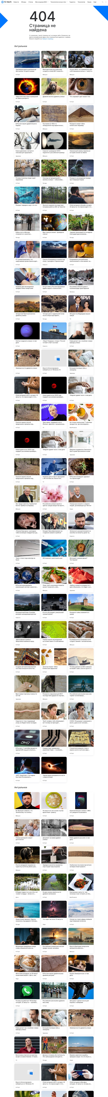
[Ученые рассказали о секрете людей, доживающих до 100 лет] (81, 498)
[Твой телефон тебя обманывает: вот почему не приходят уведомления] (54, 715)
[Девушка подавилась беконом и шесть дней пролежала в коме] (81, 443)
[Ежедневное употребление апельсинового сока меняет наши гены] (81, 253)
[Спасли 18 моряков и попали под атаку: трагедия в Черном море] (54, 253)
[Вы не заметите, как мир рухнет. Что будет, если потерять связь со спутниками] (27, 878)
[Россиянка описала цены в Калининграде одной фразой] (81, 281)
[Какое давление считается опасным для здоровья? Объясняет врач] (27, 145)
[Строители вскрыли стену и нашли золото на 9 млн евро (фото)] (81, 742)
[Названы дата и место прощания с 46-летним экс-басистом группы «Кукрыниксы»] (54, 471)
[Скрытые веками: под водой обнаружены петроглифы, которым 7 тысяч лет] (81, 851)
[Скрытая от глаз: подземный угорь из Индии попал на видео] (27, 715)
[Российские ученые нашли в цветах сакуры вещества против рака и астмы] (54, 498)
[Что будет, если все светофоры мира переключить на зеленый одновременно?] (27, 824)
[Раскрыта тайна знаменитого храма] (81, 606)
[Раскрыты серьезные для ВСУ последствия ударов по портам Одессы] (54, 688)
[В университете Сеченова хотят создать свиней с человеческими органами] (81, 634)
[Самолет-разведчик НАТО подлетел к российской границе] (54, 145)
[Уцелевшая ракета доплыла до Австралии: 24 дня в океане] (27, 63)
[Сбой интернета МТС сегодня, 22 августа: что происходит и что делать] (27, 389)
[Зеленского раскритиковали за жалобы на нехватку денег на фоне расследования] (81, 525)
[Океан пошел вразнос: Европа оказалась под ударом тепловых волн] (27, 1049)
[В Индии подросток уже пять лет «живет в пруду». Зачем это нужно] (27, 1022)
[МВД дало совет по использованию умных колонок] (27, 905)
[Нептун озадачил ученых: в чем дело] (27, 335)
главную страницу (47, 39)
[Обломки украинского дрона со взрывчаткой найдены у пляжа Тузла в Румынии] (81, 769)
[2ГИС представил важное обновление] (81, 878)
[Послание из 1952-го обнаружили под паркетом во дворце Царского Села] (54, 118)
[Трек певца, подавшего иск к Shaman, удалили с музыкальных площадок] (54, 416)
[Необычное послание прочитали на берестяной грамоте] (81, 995)
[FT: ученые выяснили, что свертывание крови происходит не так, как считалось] (27, 253)
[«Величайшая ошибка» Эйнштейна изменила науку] (27, 634)
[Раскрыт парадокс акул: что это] (27, 199)
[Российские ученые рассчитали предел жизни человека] (54, 1076)
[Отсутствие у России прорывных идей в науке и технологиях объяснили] (54, 281)
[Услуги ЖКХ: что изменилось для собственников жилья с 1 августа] (81, 63)
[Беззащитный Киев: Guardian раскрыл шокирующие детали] (27, 606)
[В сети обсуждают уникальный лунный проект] (54, 606)
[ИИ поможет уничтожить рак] (54, 552)
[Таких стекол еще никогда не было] (27, 552)
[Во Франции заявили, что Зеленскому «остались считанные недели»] (27, 940)
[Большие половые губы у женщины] (81, 362)
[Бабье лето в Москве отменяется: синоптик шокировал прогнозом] (27, 226)
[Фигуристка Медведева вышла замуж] (81, 308)
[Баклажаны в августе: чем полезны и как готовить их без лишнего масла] (81, 1022)
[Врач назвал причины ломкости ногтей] (27, 688)
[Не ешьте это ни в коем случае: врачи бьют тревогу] (54, 940)
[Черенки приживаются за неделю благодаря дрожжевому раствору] (81, 226)
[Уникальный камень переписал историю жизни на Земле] (81, 145)
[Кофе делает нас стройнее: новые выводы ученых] (81, 335)
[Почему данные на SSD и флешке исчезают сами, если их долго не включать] (81, 661)
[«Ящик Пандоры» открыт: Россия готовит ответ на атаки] (54, 335)
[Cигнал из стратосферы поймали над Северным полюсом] (81, 1049)
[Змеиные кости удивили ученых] (27, 362)
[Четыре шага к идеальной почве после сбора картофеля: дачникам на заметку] (54, 308)
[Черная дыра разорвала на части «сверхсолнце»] (54, 769)
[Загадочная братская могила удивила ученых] (27, 308)
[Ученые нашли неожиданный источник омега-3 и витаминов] (54, 634)
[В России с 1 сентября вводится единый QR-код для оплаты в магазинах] (27, 742)
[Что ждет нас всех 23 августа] (54, 1049)
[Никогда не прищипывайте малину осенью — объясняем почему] (54, 172)
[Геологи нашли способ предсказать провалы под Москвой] (27, 416)
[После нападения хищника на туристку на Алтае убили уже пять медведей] (27, 995)
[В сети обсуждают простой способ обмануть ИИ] (81, 824)
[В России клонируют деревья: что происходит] (81, 471)
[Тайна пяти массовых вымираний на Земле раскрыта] (27, 91)
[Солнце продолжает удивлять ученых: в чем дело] (81, 796)
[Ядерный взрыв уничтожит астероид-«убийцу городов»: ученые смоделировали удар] (81, 905)
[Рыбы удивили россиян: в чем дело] (81, 968)
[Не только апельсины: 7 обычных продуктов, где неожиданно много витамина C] (81, 416)
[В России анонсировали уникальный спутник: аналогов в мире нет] (27, 579)
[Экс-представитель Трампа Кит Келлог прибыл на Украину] (27, 498)
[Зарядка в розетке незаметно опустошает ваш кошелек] (54, 995)
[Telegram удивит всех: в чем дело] (81, 389)
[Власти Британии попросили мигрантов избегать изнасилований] (81, 1076)
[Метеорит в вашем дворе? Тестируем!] (81, 552)
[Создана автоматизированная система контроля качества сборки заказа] (27, 661)
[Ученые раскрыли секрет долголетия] (27, 968)
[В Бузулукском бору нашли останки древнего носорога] (54, 878)
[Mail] (2, 2)
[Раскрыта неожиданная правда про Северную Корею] (81, 172)
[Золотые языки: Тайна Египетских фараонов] (54, 661)
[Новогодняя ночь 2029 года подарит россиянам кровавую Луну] (54, 389)
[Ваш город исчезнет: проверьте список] (54, 226)
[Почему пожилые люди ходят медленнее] (27, 172)
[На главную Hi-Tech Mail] (7, 2)
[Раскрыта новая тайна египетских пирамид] (81, 118)
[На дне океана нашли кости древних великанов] (54, 1022)
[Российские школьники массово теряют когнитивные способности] (81, 688)
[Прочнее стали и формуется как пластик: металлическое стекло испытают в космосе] (54, 824)
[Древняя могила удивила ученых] (54, 91)
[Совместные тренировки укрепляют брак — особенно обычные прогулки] (54, 742)
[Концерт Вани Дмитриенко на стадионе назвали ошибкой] (54, 525)
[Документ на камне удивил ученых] (54, 968)
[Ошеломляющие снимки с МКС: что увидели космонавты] (81, 940)
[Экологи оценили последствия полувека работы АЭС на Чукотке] (54, 199)
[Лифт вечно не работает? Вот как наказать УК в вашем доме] (54, 851)
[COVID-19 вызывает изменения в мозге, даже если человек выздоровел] (81, 715)
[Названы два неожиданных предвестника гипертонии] (27, 281)
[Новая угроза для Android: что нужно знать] (27, 851)
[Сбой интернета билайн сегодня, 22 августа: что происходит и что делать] (81, 199)
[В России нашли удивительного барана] (27, 118)
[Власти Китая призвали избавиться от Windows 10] (54, 362)
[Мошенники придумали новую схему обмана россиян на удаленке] (27, 1076)
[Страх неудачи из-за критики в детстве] (54, 905)
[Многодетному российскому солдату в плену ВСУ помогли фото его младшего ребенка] (54, 63)
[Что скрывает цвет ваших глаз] (81, 91)
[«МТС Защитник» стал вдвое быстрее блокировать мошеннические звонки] (27, 769)
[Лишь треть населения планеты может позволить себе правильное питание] (54, 579)
